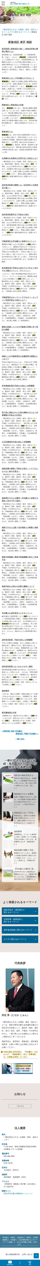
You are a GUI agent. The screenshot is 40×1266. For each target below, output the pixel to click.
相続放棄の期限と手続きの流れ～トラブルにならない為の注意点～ (20, 470)
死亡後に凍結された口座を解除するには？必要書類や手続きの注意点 (20, 413)
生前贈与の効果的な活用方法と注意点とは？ (20, 158)
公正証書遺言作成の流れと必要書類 (16, 442)
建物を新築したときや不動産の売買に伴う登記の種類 (20, 328)
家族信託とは (7, 132)
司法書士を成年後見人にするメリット (17, 613)
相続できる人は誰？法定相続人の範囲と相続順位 (20, 528)
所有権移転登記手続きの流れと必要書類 (18, 386)
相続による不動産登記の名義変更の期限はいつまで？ (20, 357)
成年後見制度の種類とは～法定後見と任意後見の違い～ (20, 186)
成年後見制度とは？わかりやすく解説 (17, 667)
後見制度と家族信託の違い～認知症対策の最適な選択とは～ (20, 50)
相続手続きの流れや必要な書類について (18, 586)
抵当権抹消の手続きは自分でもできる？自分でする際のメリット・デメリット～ (20, 269)
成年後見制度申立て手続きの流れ (15, 215)
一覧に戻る (20, 739)
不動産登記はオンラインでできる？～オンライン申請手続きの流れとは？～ (20, 298)
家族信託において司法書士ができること (18, 78)
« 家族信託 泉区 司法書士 (12, 731)
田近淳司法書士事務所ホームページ (18, 1194)
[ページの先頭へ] (36, 1255)
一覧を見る (20, 1106)
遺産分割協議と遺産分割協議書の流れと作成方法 (20, 558)
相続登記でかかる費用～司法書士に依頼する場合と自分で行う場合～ (20, 499)
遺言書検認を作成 (9, 713)
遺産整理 (5, 691)
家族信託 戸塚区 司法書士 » (27, 734)
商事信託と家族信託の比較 (13, 105)
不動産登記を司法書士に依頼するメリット (19, 241)
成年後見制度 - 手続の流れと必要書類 (17, 640)
